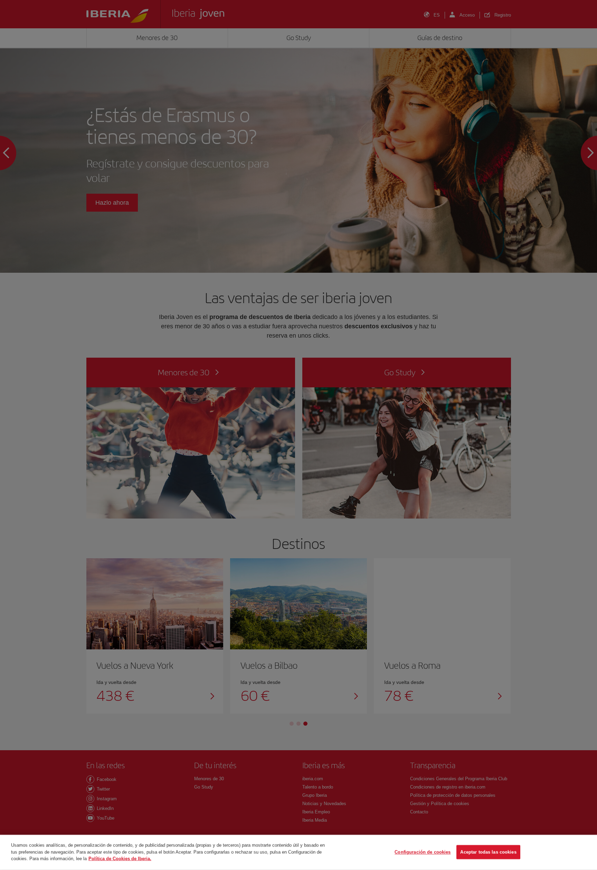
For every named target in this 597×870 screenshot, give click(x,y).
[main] (298, 852)
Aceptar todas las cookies (488, 852)
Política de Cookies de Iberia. (119, 858)
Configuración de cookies (423, 852)
